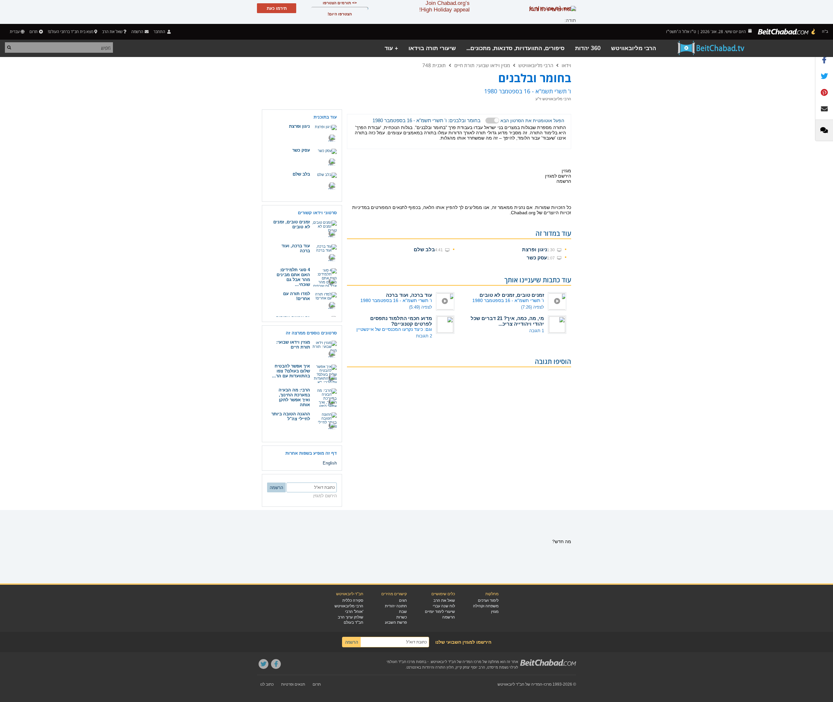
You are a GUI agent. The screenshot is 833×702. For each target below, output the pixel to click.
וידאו (566, 65)
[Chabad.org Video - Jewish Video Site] (711, 48)
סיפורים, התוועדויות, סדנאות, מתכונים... (515, 48)
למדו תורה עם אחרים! (296, 296)
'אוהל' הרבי (354, 611)
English (330, 463)
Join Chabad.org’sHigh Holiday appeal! (444, 6)
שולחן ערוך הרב (350, 617)
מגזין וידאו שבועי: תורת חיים (482, 65)
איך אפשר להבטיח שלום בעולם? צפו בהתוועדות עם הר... (291, 371)
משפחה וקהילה (485, 606)
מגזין (494, 611)
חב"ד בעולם (353, 622)
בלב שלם (424, 249)
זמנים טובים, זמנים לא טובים (512, 295)
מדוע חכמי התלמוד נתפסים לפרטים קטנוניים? (401, 321)
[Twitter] (263, 664)
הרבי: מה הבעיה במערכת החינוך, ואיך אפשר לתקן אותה (294, 397)
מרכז (548, 684)
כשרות (401, 617)
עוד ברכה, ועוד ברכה (409, 295)
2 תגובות (424, 335)
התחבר (160, 31)
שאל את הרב (112, 31)
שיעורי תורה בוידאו (432, 48)
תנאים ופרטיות (293, 684)
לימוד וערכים (488, 600)
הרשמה (448, 617)
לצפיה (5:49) (420, 307)
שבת (403, 611)
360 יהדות (588, 48)
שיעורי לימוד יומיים (440, 611)
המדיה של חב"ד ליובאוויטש (520, 684)
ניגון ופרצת (534, 249)
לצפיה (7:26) (532, 307)
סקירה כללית (352, 600)
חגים (403, 600)
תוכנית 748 (434, 65)
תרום (33, 31)
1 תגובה (536, 330)
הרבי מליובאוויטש (633, 48)
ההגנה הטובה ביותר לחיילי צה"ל (290, 416)
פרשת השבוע (396, 622)
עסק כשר (537, 257)
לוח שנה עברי (444, 606)
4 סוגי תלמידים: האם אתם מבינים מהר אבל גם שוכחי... (293, 277)
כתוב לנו (267, 684)
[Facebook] (276, 664)
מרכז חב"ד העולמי (401, 662)
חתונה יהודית (396, 606)
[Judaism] (787, 32)
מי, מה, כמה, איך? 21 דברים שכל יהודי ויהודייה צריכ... (507, 321)
